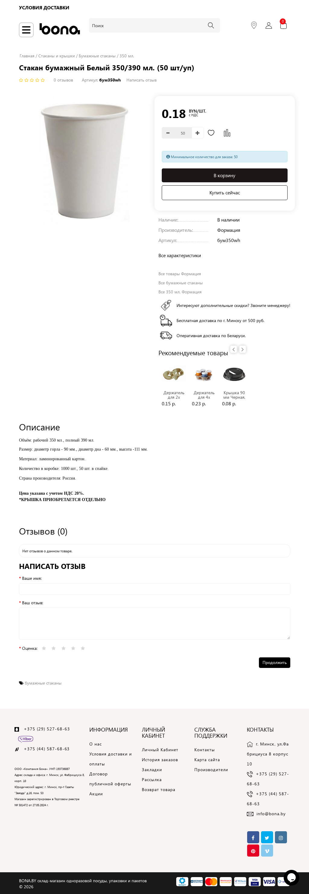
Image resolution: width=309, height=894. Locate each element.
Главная (27, 56)
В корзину (224, 175)
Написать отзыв (141, 80)
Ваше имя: (32, 578)
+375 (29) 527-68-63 (47, 729)
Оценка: (29, 648)
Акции (96, 794)
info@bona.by (271, 813)
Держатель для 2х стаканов (174, 397)
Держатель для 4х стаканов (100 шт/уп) (204, 399)
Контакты (204, 749)
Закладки (152, 769)
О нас (95, 744)
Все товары (179, 273)
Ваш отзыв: (32, 602)
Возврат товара (158, 789)
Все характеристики (179, 255)
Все (180, 283)
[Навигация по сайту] (26, 30)
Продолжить (275, 662)
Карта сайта (207, 759)
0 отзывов (63, 80)
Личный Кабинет (160, 749)
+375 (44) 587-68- (44, 749)
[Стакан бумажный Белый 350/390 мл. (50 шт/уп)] (84, 161)
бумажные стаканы (43, 683)
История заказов (160, 759)
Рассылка (152, 779)
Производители (211, 769)
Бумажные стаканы (97, 56)
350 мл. (126, 56)
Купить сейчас (224, 192)
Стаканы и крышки (56, 56)
